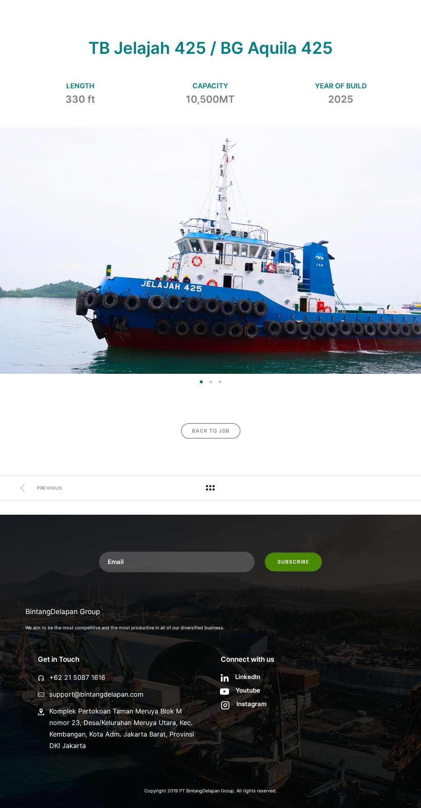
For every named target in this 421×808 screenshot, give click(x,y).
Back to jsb (210, 431)
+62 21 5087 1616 (77, 677)
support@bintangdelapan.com (96, 694)
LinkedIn (247, 677)
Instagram (251, 704)
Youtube (248, 690)
